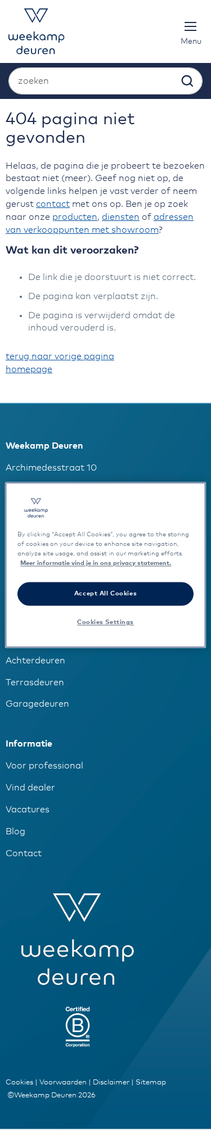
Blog (15, 831)
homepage (29, 369)
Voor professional (44, 765)
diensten (121, 217)
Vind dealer (30, 787)
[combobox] (105, 80)
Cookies (19, 1082)
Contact (24, 853)
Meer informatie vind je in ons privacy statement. (95, 564)
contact (53, 204)
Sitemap (151, 1082)
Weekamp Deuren (44, 445)
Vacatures (28, 809)
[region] (105, 565)
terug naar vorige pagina (60, 356)
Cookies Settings (105, 623)
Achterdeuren (35, 660)
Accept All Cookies (105, 594)
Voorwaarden (63, 1082)
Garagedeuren (37, 703)
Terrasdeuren (35, 682)
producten (74, 217)
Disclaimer (111, 1082)
